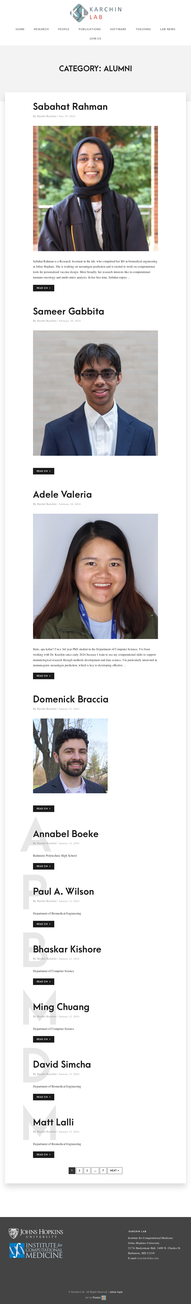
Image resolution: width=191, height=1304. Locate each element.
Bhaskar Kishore (67, 949)
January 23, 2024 (69, 708)
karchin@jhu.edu (148, 1258)
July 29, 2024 (67, 116)
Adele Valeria (62, 495)
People (63, 29)
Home (20, 29)
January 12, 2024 (69, 843)
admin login (116, 1292)
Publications (90, 29)
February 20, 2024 (70, 320)
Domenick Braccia (71, 699)
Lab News (167, 29)
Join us (95, 38)
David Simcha (62, 1065)
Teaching (143, 29)
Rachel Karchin (46, 116)
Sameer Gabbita (68, 312)
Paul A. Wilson (63, 892)
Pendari (97, 1297)
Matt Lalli (53, 1122)
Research (41, 29)
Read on (42, 288)
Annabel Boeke (66, 834)
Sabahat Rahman (70, 107)
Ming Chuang (61, 1007)
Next (113, 1170)
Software (118, 29)
